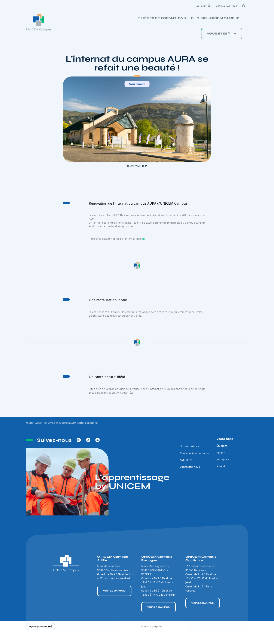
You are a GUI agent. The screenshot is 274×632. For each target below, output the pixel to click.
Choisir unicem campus (215, 18)
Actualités (203, 6)
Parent (220, 452)
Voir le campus (114, 591)
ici (144, 238)
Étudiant (221, 445)
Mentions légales (151, 626)
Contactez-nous (226, 6)
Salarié (220, 466)
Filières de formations (161, 18)
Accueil (29, 423)
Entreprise (222, 459)
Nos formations (189, 446)
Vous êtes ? (218, 33)
